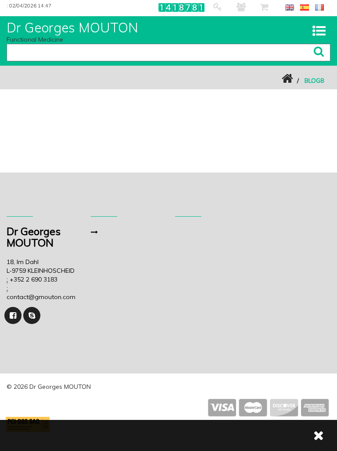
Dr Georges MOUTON (72, 28)
